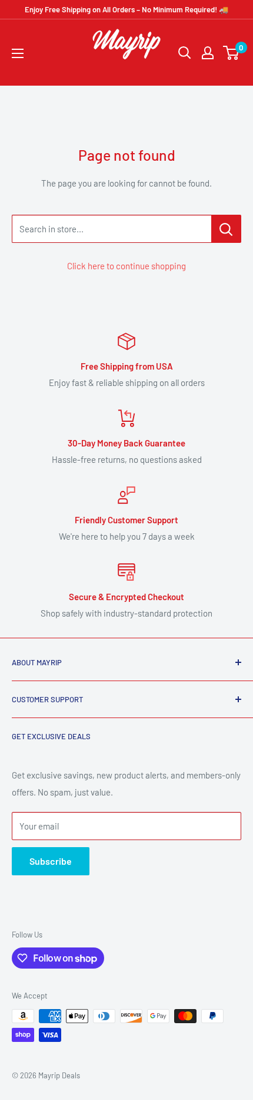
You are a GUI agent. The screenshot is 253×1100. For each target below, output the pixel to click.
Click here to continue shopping (126, 265)
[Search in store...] (226, 229)
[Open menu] (18, 53)
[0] (231, 53)
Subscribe (50, 861)
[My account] (208, 52)
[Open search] (184, 52)
